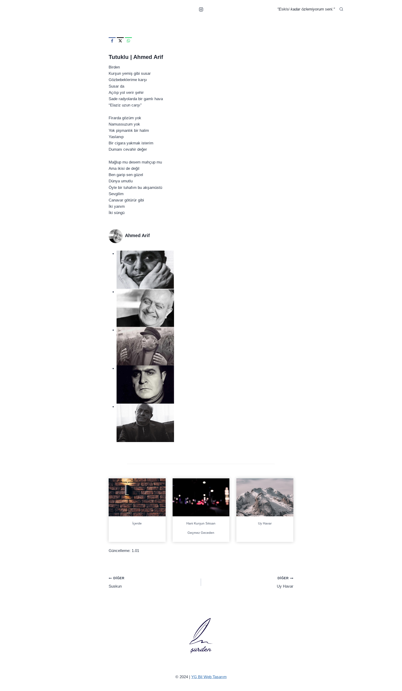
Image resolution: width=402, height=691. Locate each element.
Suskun (116, 582)
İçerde (137, 523)
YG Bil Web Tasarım (209, 677)
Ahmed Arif (148, 57)
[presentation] (137, 497)
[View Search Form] (341, 9)
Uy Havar (265, 523)
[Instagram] (201, 9)
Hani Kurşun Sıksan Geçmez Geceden (200, 527)
